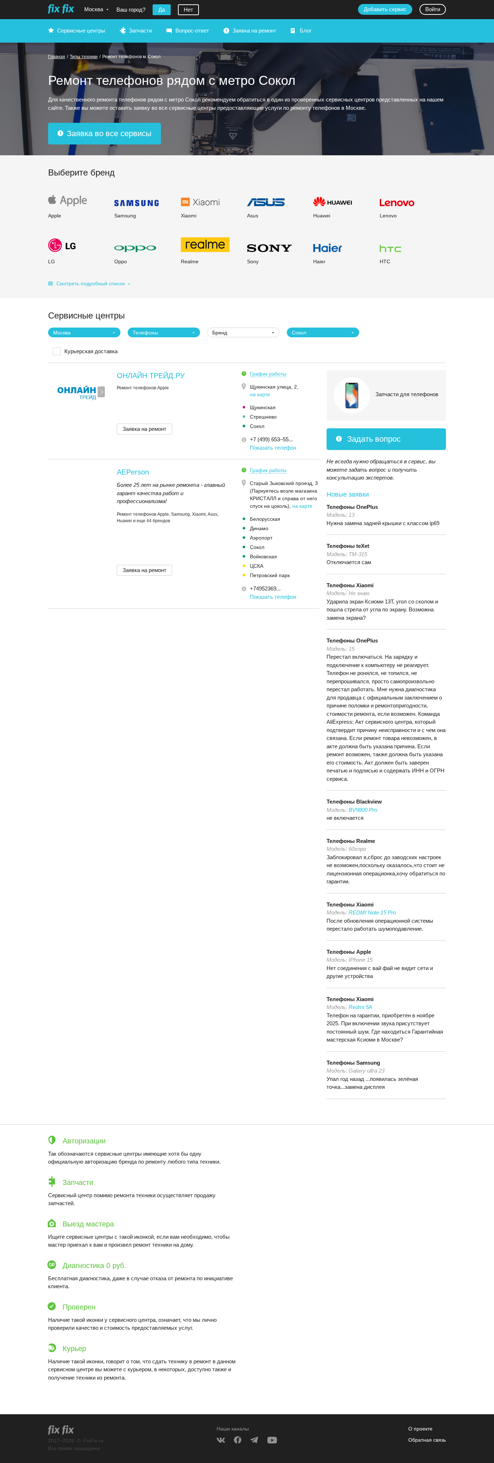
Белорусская (265, 519)
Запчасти (140, 30)
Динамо (259, 528)
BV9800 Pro (363, 810)
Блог (305, 30)
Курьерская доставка (91, 351)
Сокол (257, 426)
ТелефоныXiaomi (350, 585)
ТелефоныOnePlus (352, 507)
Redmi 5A (360, 1007)
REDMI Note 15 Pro (372, 912)
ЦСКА (256, 566)
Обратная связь (427, 1440)
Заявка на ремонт (254, 30)
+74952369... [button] (265, 588)
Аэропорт (261, 538)
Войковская (263, 556)
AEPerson (133, 472)
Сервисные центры (81, 30)
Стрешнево (263, 417)
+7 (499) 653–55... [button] (271, 439)
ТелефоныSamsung (353, 1063)
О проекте (420, 1429)
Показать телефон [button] (273, 448)
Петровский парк (270, 575)
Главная (56, 56)
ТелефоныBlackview (354, 801)
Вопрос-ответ (192, 30)
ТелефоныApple (349, 952)
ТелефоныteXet (348, 546)
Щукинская (263, 407)
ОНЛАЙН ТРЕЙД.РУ (151, 376)
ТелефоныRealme (351, 841)
